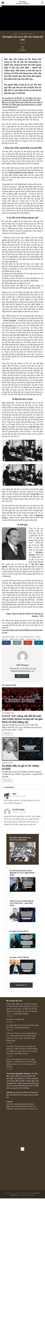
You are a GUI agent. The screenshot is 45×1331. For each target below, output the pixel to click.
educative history (27, 637)
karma (21, 639)
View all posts (22, 676)
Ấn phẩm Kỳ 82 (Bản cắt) (15, 1019)
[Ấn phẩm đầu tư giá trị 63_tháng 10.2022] (22, 749)
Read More (7, 733)
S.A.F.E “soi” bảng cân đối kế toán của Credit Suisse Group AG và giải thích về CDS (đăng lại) (22, 719)
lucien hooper (30, 639)
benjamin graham (8, 637)
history (5, 639)
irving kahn (13, 639)
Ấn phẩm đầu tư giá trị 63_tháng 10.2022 (20, 767)
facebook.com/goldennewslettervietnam (20, 1104)
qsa (39, 639)
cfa (17, 637)
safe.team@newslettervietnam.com (23, 1106)
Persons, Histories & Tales (22, 34)
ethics (37, 637)
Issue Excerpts (7, 763)
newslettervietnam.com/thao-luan (25, 1109)
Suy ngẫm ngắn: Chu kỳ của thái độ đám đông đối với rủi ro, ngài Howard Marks (22, 1026)
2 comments (22, 50)
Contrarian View (8, 713)
